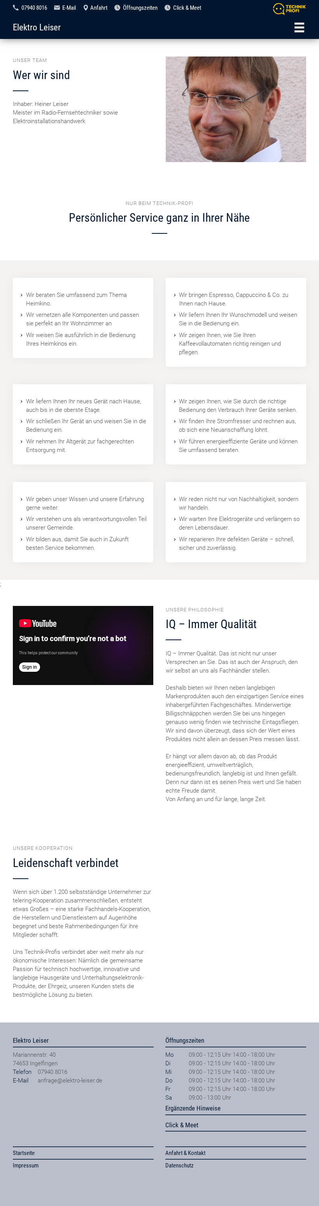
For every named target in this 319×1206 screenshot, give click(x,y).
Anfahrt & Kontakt (185, 1153)
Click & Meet (187, 7)
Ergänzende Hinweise (193, 1108)
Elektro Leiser (37, 27)
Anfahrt (98, 7)
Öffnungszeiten (140, 7)
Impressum (26, 1165)
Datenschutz (179, 1165)
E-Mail (69, 7)
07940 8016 (34, 7)
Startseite (24, 1153)
